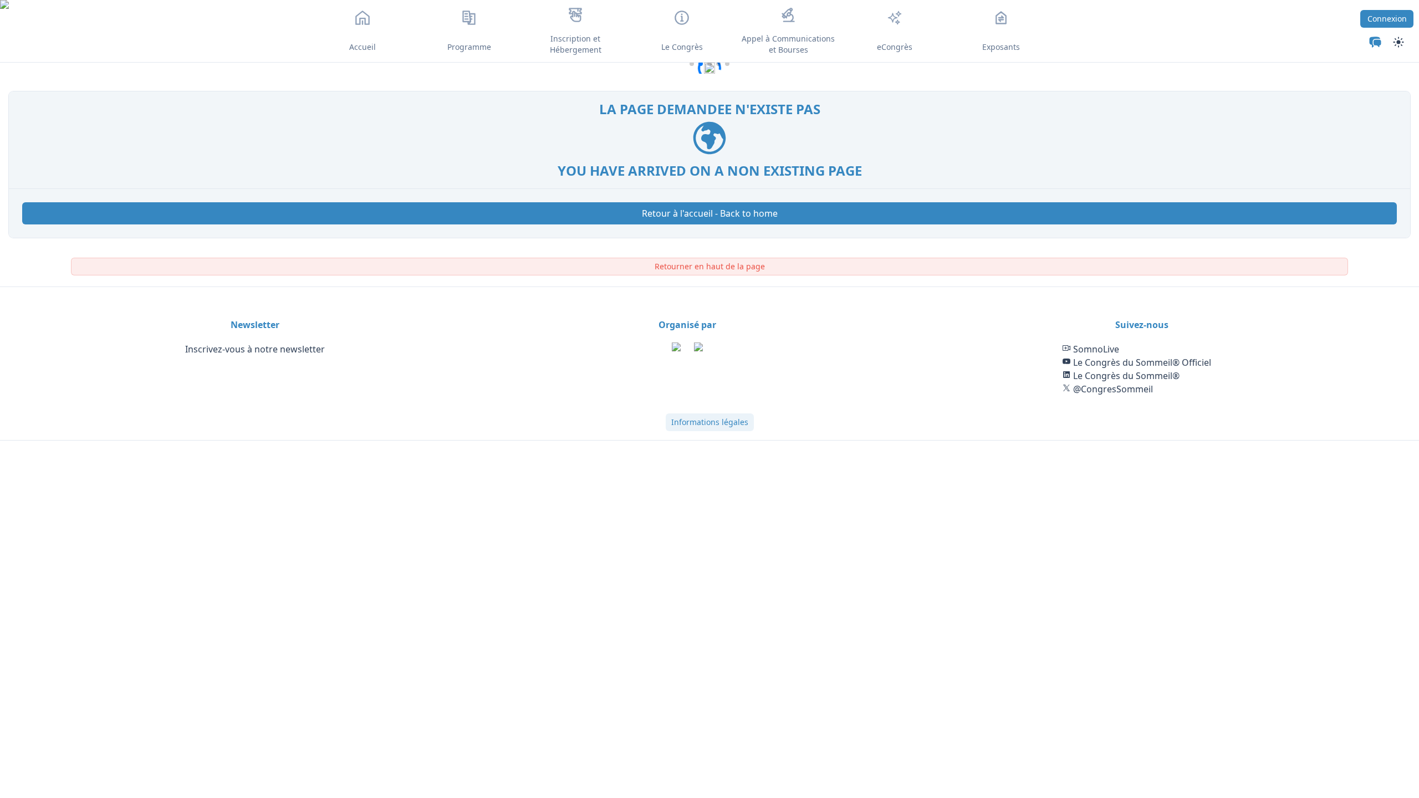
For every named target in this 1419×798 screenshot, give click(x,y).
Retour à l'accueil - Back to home (710, 213)
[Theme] (1375, 42)
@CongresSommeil (1112, 389)
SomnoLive (1095, 349)
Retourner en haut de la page (710, 266)
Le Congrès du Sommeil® (1125, 376)
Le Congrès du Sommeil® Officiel (1141, 362)
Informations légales (709, 422)
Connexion (1387, 18)
